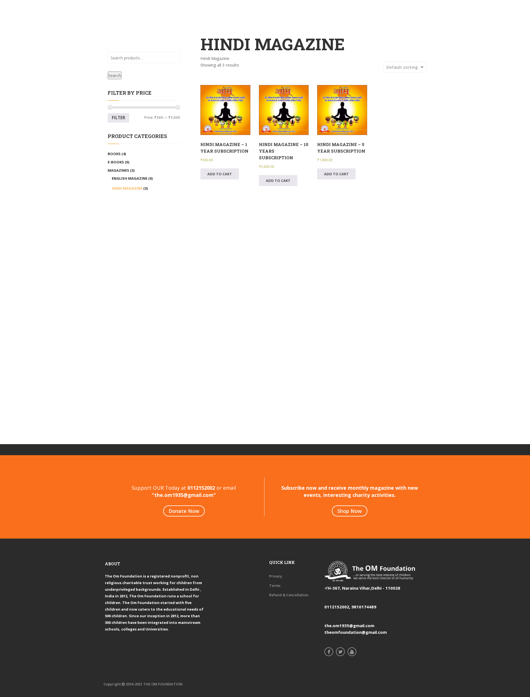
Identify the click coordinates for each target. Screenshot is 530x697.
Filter (118, 117)
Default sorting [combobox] (402, 67)
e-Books (116, 162)
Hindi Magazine (127, 188)
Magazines (118, 170)
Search (114, 75)
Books (114, 153)
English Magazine (129, 178)
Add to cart (219, 173)
